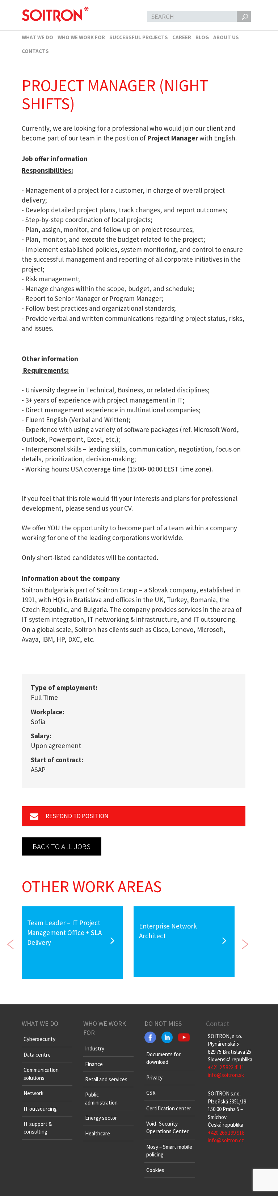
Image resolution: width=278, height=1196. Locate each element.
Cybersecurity (39, 1039)
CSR (151, 1092)
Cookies (155, 1170)
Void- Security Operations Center (167, 1127)
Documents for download (163, 1058)
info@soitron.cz (226, 1140)
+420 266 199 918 (226, 1132)
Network (33, 1093)
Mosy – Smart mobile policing (169, 1150)
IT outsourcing (40, 1108)
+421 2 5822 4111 (226, 1067)
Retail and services (106, 1079)
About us (226, 37)
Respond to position (77, 816)
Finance (94, 1064)
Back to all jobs (61, 846)
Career (181, 37)
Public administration (101, 1098)
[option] (72, 942)
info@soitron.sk (226, 1074)
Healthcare (97, 1133)
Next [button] (245, 942)
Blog (202, 37)
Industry (94, 1048)
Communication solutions (41, 1073)
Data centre (37, 1054)
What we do (37, 37)
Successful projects (138, 37)
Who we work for (81, 37)
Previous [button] (10, 942)
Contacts (35, 51)
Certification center (168, 1108)
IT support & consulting (38, 1128)
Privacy (154, 1077)
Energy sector (101, 1117)
